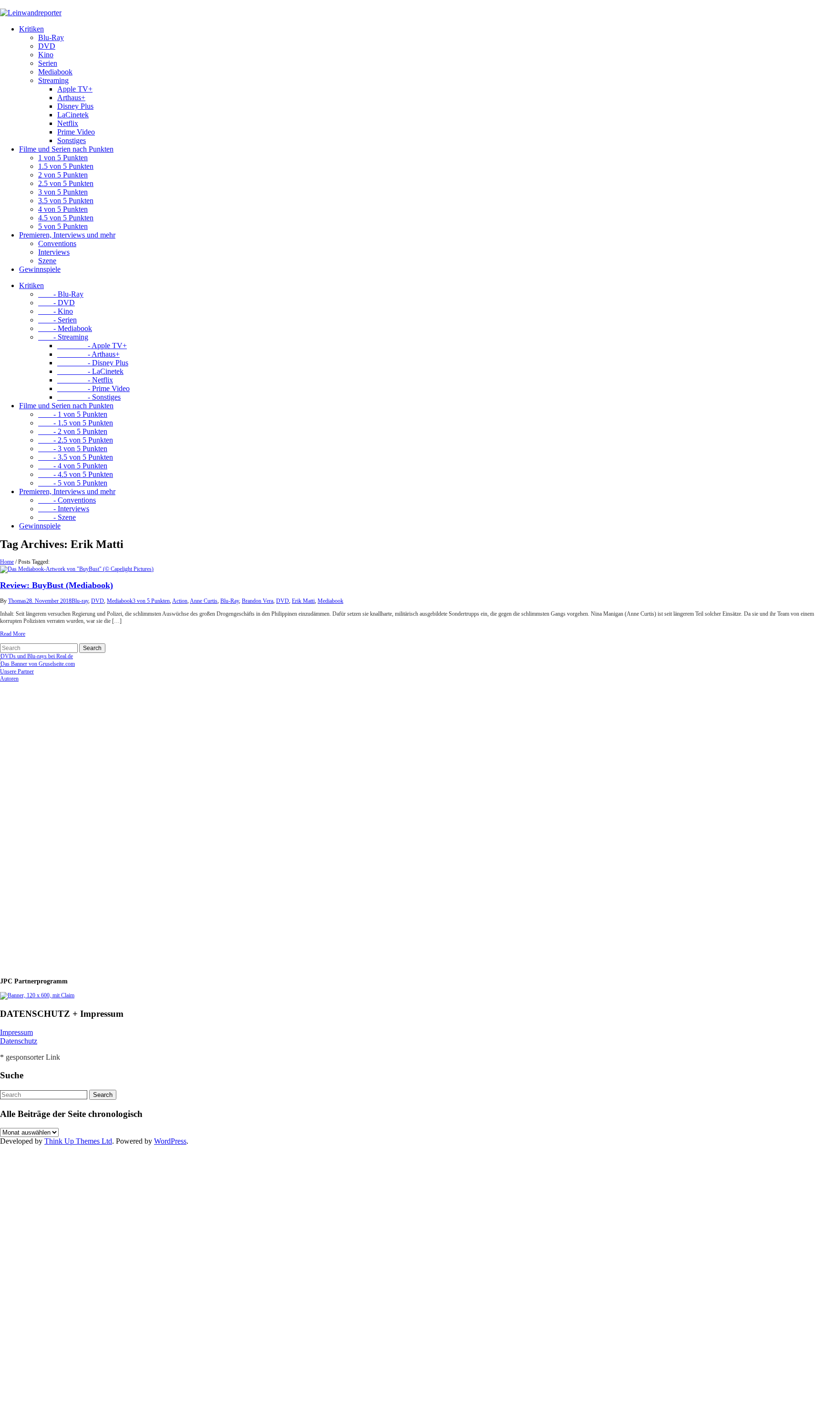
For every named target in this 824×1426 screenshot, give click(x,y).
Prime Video (76, 132)
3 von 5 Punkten (63, 192)
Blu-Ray (51, 37)
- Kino (55, 311)
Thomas (17, 601)
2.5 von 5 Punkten (65, 183)
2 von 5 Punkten (63, 175)
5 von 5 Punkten (63, 226)
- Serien (57, 320)
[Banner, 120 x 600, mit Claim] (37, 995)
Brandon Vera (257, 601)
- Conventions (67, 500)
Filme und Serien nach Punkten (66, 149)
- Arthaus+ (88, 354)
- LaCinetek (90, 371)
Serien (47, 63)
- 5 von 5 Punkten (72, 483)
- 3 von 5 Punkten (72, 448)
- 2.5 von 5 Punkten (75, 440)
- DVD (56, 303)
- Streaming (63, 337)
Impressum (16, 1032)
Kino (45, 55)
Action (179, 601)
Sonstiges (71, 140)
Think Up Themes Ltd (78, 1141)
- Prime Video (93, 388)
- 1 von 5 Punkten (72, 414)
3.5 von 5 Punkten (65, 200)
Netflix (67, 123)
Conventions (57, 243)
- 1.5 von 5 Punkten (75, 423)
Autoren (9, 678)
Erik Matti (303, 601)
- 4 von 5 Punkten (72, 466)
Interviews (54, 252)
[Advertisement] (62, 825)
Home (7, 561)
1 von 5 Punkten (63, 158)
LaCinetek (73, 115)
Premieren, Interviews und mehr (67, 235)
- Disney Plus (92, 363)
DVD (46, 46)
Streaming (53, 80)
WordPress (170, 1141)
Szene (47, 261)
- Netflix (85, 380)
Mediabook (55, 72)
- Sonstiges (89, 397)
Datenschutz (18, 1041)
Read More (12, 633)
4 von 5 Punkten (63, 209)
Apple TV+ (75, 89)
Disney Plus (75, 106)
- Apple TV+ (92, 345)
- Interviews (63, 509)
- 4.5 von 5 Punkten (75, 474)
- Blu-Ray (60, 294)
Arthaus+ (71, 97)
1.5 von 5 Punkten (65, 166)
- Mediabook (65, 328)
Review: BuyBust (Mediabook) (56, 585)
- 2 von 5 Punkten (72, 431)
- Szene (57, 517)
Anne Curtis (203, 601)
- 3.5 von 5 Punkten (75, 457)
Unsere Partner (17, 671)
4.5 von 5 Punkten (65, 218)
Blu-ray (80, 601)
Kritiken (31, 29)
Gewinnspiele (40, 269)
